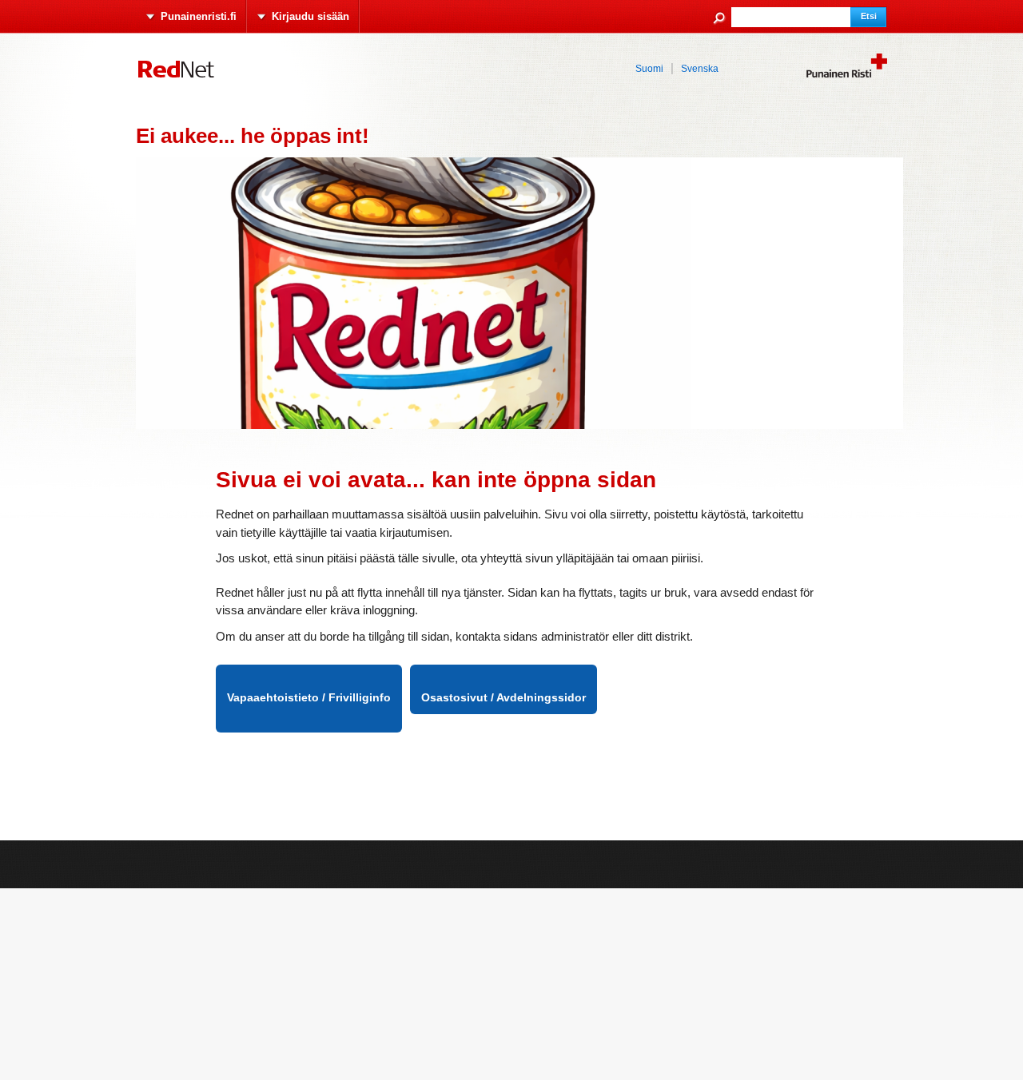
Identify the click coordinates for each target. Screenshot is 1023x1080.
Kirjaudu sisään (310, 16)
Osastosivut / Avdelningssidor (503, 697)
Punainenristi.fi (199, 16)
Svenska (699, 68)
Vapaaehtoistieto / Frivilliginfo (309, 697)
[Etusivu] (192, 76)
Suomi (649, 68)
